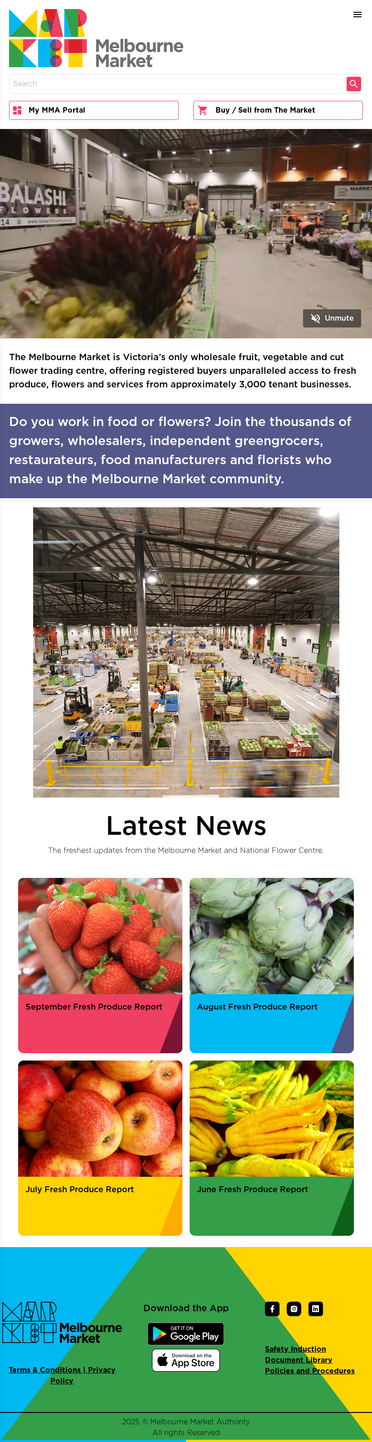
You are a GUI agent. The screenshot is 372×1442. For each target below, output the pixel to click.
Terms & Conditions (45, 1370)
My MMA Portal (57, 110)
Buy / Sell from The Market (265, 110)
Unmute (332, 318)
